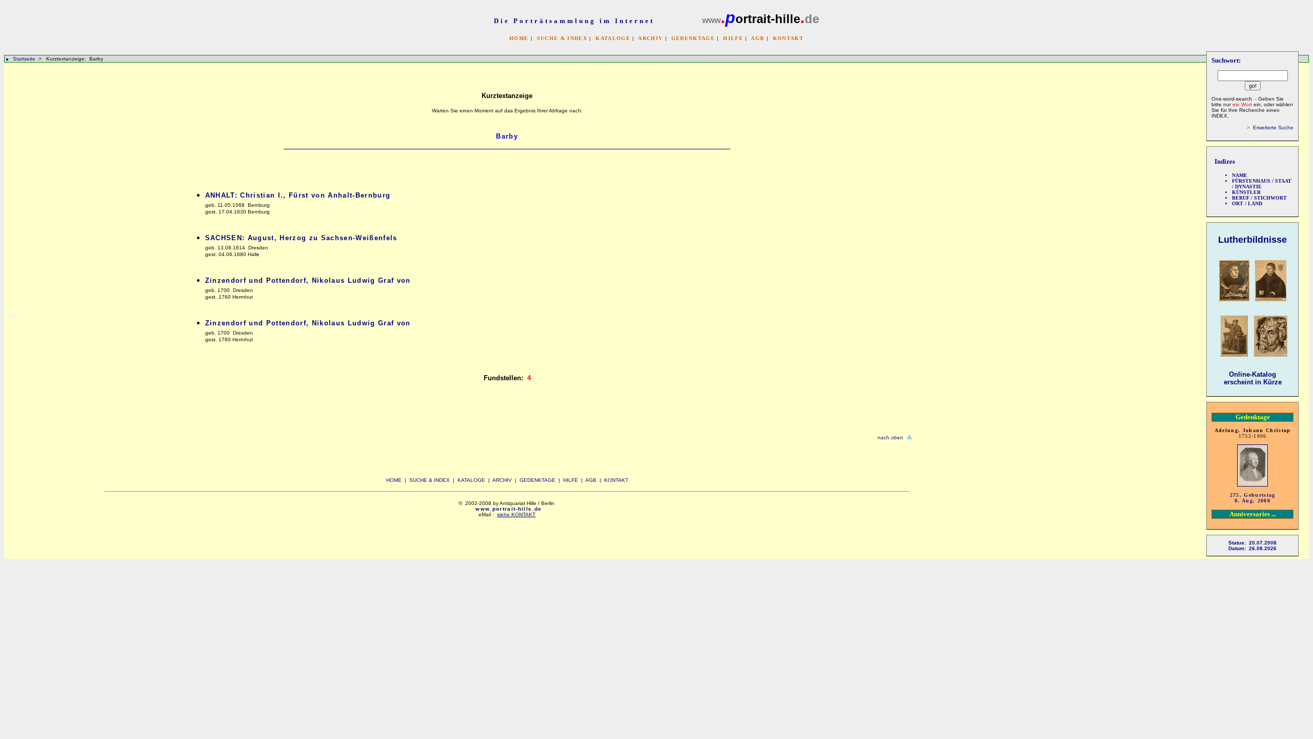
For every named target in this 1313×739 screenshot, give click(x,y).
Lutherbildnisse (1252, 240)
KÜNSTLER (1246, 192)
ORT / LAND (1247, 203)
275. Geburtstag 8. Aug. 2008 (1253, 497)
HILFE (733, 38)
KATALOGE (612, 38)
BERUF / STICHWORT (1259, 198)
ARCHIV (650, 38)
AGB (757, 38)
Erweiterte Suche (1273, 127)
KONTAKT (788, 38)
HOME (518, 38)
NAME (1239, 175)
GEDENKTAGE (693, 38)
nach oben (890, 437)
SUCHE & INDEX (562, 38)
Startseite (24, 59)
